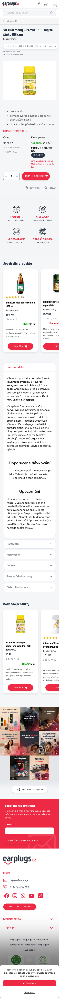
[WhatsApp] (22, 895)
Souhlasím (31, 983)
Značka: (13, 54)
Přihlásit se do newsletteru (23, 840)
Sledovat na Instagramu (32, 789)
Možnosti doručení (42, 164)
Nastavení (29, 992)
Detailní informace (13, 131)
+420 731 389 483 (19, 886)
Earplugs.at (30, 944)
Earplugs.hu (42, 939)
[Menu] (55, 4)
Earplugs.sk (29, 939)
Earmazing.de (16, 944)
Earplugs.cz (15, 939)
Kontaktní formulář (19, 907)
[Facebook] (6, 895)
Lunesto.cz (30, 949)
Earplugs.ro (43, 944)
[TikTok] (40, 895)
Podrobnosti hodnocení (45, 46)
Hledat (51, 13)
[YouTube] (31, 895)
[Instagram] (14, 895)
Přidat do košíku (34, 176)
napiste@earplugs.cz (20, 880)
